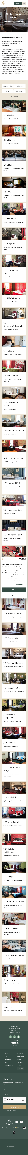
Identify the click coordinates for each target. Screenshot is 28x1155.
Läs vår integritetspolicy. (9, 1110)
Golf (6, 1062)
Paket (6, 1056)
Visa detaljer (19, 584)
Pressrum (19, 1059)
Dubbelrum (19, 91)
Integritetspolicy (10, 1146)
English (21, 1068)
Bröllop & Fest (9, 1065)
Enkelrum (20, 86)
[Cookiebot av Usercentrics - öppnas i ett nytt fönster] (19, 559)
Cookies (8, 1149)
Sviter (8, 91)
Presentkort (20, 1053)
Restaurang (8, 1059)
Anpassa (13, 594)
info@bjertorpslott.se (15, 1032)
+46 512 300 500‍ (14, 1030)
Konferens (7, 1068)
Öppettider (20, 1062)
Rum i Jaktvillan (8, 86)
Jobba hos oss (20, 1056)
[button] (18, 3)
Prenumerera (15, 1107)
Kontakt (19, 1065)
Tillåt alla (14, 589)
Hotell (6, 1053)
